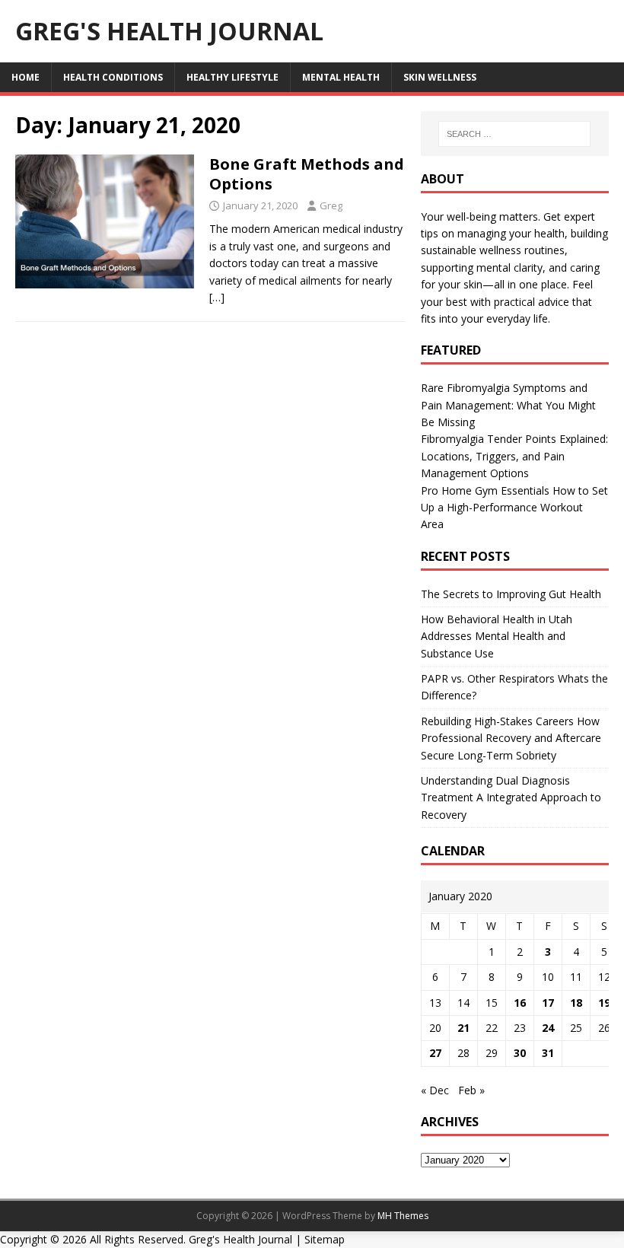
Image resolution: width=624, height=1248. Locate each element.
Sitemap (324, 1239)
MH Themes (402, 1215)
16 (520, 1002)
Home (25, 77)
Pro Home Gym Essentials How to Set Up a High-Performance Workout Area (514, 507)
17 (548, 1002)
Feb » (471, 1090)
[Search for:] (514, 134)
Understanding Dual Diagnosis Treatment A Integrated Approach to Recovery (511, 797)
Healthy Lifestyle (232, 77)
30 (520, 1053)
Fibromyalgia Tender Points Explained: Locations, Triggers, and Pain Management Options (514, 455)
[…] (216, 297)
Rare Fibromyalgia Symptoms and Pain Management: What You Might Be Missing (508, 404)
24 (548, 1027)
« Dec (435, 1090)
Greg (331, 205)
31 (548, 1053)
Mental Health (341, 77)
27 (435, 1053)
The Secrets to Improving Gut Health (511, 594)
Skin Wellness (439, 77)
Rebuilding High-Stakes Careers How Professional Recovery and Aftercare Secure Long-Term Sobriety (511, 738)
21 (463, 1027)
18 (576, 1002)
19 (604, 1002)
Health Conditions (113, 77)
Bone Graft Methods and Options (306, 174)
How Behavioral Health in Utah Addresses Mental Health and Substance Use (496, 636)
